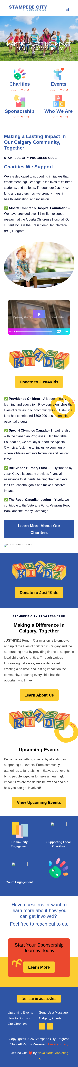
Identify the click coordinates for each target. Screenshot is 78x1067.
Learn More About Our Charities (39, 529)
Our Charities (17, 1024)
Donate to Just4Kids (39, 382)
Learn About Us (39, 695)
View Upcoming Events (39, 802)
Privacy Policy (58, 1044)
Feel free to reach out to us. (39, 924)
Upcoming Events (20, 1012)
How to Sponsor (19, 1018)
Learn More (39, 967)
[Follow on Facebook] (42, 1026)
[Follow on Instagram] (50, 1026)
